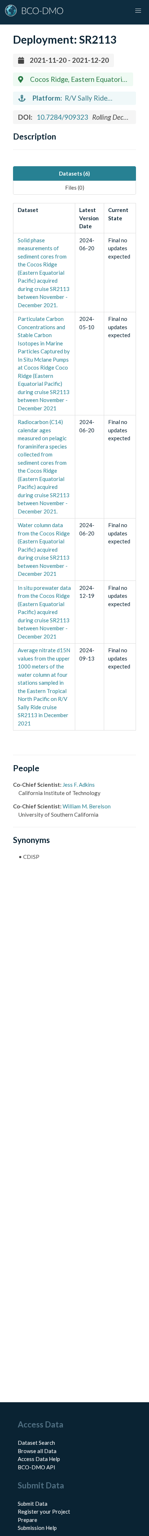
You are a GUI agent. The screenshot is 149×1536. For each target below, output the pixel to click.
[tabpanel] (74, 467)
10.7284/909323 (62, 117)
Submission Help (37, 1527)
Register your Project (44, 1511)
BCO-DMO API (36, 1467)
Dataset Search (36, 1442)
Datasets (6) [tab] (74, 173)
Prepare (27, 1520)
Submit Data (32, 1503)
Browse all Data (37, 1451)
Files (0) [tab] (74, 187)
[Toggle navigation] (138, 11)
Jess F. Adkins (79, 784)
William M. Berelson (87, 806)
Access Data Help (39, 1459)
